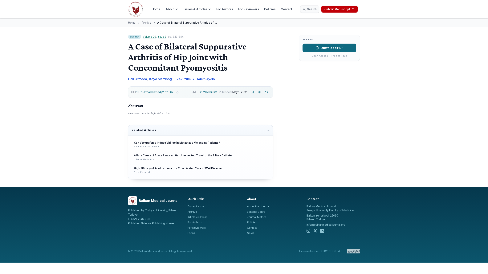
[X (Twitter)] (315, 231)
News (250, 233)
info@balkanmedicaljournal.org (326, 224)
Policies (269, 9)
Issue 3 (162, 36)
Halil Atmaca (137, 79)
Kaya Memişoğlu (161, 79)
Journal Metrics (256, 217)
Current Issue (196, 206)
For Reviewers (248, 9)
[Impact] (253, 92)
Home (156, 9)
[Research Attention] (260, 92)
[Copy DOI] (177, 92)
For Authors (224, 9)
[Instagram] (308, 231)
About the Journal (258, 206)
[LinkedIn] (322, 231)
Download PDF (332, 48)
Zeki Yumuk (185, 79)
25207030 (203, 92)
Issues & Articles (195, 9)
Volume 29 (149, 36)
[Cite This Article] (266, 92)
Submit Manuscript (337, 9)
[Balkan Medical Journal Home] (135, 9)
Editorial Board (256, 211)
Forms (191, 233)
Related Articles (144, 130)
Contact (286, 9)
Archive (146, 22)
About (170, 9)
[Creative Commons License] (353, 251)
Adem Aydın (206, 79)
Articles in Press (197, 217)
